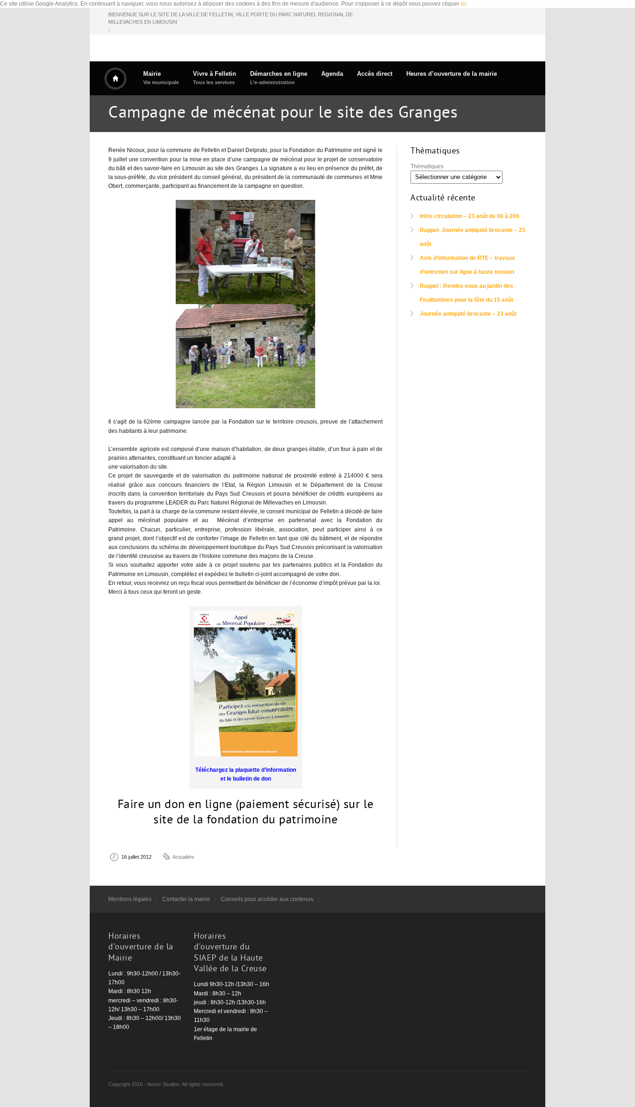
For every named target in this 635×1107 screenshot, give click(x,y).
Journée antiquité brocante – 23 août (468, 314)
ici (463, 3)
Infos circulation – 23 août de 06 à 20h (469, 216)
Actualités (183, 857)
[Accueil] (115, 78)
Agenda (332, 73)
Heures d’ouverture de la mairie (451, 73)
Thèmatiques (426, 166)
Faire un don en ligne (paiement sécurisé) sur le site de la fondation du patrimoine (246, 813)
